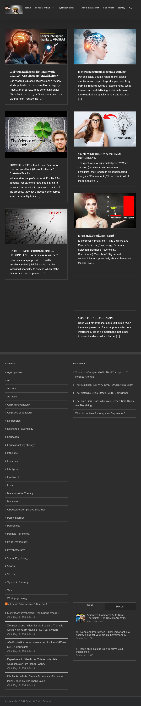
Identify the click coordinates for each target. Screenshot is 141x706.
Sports (11, 565)
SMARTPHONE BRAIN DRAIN (95, 317)
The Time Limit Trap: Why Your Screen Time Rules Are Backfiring (104, 403)
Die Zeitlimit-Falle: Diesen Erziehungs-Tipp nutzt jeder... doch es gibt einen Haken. (35, 678)
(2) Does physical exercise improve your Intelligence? (99, 650)
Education (13, 436)
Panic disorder (15, 517)
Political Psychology (19, 533)
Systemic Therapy (18, 582)
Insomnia (12, 461)
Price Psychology (17, 541)
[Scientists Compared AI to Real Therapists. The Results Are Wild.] (80, 618)
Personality (13, 525)
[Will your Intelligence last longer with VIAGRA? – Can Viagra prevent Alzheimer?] (36, 46)
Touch (10, 590)
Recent (120, 606)
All (8, 380)
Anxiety (11, 388)
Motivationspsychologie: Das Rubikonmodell (32, 612)
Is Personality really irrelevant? (96, 235)
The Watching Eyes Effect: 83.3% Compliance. (102, 392)
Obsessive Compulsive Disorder (26, 509)
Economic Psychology (20, 428)
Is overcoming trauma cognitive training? (102, 71)
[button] (130, 7)
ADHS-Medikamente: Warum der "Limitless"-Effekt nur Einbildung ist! (36, 644)
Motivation (13, 501)
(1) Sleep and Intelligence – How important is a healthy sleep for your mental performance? (103, 633)
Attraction (12, 396)
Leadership (13, 477)
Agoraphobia (14, 372)
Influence (12, 452)
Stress (11, 574)
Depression (13, 420)
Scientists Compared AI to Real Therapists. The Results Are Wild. (102, 374)
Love (10, 485)
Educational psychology (21, 445)
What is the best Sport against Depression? (100, 413)
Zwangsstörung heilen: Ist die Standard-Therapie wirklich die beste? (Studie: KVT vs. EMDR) (35, 627)
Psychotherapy (16, 549)
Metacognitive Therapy (20, 493)
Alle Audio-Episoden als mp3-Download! (27, 604)
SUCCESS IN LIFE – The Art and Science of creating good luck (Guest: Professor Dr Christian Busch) (34, 169)
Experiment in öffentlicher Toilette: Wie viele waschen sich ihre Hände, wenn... (32, 661)
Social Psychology (18, 558)
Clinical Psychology (18, 404)
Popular (89, 604)
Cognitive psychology (19, 412)
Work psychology (17, 598)
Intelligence (13, 469)
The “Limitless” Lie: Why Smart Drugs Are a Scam (104, 384)
